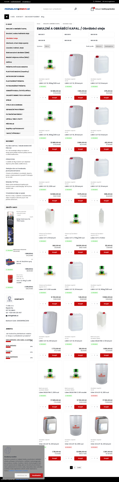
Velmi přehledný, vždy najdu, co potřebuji (19, 340)
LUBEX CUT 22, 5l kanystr (99, 186)
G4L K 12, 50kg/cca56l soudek (24, 281)
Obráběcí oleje (67, 24)
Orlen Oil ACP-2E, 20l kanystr (101, 444)
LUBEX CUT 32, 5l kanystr (73, 341)
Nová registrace (109, 1)
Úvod (38, 24)
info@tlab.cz (26, 2)
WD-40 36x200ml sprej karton (24, 262)
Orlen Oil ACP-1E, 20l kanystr (49, 444)
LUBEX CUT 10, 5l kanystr (99, 83)
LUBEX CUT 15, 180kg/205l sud (49, 135)
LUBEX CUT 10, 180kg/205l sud (49, 83)
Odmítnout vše (22, 475)
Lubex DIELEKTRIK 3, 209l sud (49, 392)
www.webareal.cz (22, 479)
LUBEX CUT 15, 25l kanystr (74, 135)
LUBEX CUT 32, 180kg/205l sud (101, 289)
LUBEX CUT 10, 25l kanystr (74, 83)
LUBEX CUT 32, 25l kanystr (48, 341)
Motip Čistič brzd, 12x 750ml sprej (23, 220)
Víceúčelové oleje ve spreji (15, 193)
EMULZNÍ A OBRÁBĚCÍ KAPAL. (51, 24)
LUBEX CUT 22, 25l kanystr (74, 186)
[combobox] (99, 46)
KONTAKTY (19, 17)
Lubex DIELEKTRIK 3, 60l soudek (75, 392)
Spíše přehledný (11, 345)
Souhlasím (36, 475)
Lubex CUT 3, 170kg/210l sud (75, 238)
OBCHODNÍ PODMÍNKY (32, 17)
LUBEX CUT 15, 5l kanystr (99, 135)
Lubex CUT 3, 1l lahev (98, 238)
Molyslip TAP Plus (12, 182)
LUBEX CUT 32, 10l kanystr (74, 289)
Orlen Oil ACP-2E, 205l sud (74, 444)
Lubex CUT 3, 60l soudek (47, 289)
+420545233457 (15, 2)
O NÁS (13, 17)
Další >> (79, 467)
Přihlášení (98, 1)
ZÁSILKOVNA (10, 159)
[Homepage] (6, 17)
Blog (42, 17)
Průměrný (9, 351)
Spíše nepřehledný (12, 357)
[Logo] (17, 9)
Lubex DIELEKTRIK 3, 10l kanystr (101, 341)
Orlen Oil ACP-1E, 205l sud (100, 392)
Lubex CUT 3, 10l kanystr (47, 238)
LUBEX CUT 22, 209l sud (47, 186)
